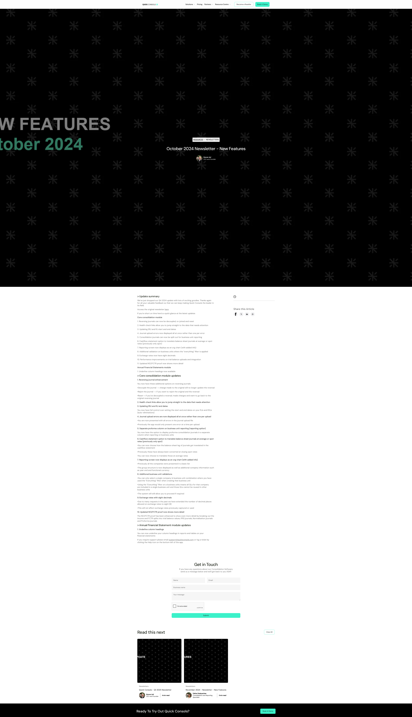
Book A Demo (262, 4)
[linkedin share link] (247, 314)
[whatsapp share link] (253, 314)
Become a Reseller (244, 4)
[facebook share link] (235, 314)
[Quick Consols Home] (150, 4)
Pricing (199, 4)
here (167, 309)
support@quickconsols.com (181, 539)
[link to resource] (159, 661)
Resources (198, 140)
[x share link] (241, 314)
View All (269, 632)
